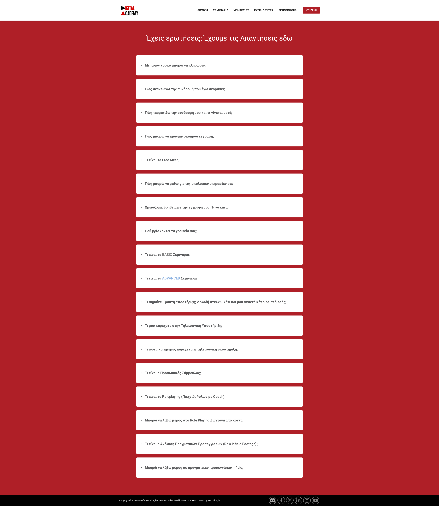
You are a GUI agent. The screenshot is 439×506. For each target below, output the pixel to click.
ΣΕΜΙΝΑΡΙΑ (220, 10)
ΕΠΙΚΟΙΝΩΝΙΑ (287, 10)
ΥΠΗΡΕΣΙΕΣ (241, 10)
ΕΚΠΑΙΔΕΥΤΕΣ (263, 10)
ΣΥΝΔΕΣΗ (311, 10)
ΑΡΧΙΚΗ (202, 10)
